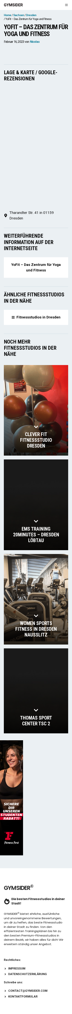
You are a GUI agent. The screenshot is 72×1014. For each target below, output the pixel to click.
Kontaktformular (23, 996)
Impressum (16, 968)
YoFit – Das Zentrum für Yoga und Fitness (36, 267)
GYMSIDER (13, 5)
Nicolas (35, 42)
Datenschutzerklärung (27, 974)
